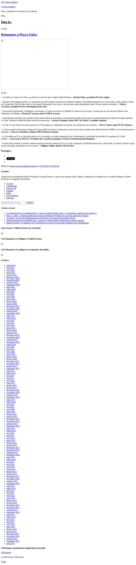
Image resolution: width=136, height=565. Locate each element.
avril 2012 (10, 524)
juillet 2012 (11, 517)
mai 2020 (10, 294)
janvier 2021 (11, 275)
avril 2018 (10, 352)
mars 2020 (10, 299)
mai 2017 (10, 378)
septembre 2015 (13, 426)
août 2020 (10, 287)
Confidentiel (11, 186)
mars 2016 (10, 412)
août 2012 (10, 515)
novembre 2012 (13, 507)
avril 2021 (10, 270)
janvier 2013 (11, 503)
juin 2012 (10, 519)
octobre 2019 (11, 311)
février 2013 (11, 500)
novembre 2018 (13, 337)
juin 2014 (10, 462)
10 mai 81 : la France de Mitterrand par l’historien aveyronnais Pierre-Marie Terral (40, 218)
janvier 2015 (11, 445)
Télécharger (6, 552)
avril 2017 (10, 380)
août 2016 (10, 400)
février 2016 (11, 414)
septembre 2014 (13, 455)
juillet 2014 (11, 459)
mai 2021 (10, 268)
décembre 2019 (12, 306)
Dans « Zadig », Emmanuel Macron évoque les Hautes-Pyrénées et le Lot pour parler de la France (47, 216)
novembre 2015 (13, 421)
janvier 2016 (11, 416)
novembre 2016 (13, 392)
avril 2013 (10, 495)
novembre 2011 (12, 536)
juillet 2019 (11, 318)
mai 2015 (10, 436)
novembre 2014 (13, 450)
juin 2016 (10, 404)
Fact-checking (12, 195)
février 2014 (11, 471)
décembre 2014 (12, 447)
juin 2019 (10, 320)
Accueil (9, 183)
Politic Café (11, 188)
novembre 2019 (13, 308)
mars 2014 (10, 469)
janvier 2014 (11, 474)
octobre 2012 (11, 510)
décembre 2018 (12, 335)
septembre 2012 (13, 512)
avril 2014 (10, 467)
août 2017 (10, 371)
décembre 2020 (12, 277)
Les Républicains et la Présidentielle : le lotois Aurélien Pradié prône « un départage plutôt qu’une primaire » (51, 213)
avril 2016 (10, 409)
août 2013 (10, 486)
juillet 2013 (11, 488)
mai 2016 (10, 407)
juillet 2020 (11, 289)
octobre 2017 (11, 366)
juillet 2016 (11, 402)
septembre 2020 (13, 284)
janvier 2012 (11, 531)
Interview (10, 198)
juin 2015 (10, 433)
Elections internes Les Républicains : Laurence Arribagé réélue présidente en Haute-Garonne (45, 220)
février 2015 (11, 443)
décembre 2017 (12, 361)
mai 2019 (10, 323)
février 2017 (11, 385)
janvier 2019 (11, 332)
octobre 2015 (11, 424)
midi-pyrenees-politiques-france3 (24, 166)
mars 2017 (10, 383)
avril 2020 (10, 296)
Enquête (9, 191)
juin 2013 (10, 491)
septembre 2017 (13, 368)
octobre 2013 (11, 481)
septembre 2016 (13, 397)
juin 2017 (10, 376)
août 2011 (10, 543)
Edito (8, 193)
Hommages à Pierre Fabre (19, 34)
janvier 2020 (11, 304)
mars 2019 (10, 328)
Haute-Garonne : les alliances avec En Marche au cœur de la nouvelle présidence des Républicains (47, 223)
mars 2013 (10, 498)
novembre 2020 (13, 280)
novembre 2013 (13, 479)
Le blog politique (8, 7)
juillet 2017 (11, 373)
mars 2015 (10, 440)
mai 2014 (10, 464)
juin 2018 (10, 347)
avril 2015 (10, 438)
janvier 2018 (11, 359)
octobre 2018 (11, 340)
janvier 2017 (11, 388)
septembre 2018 (13, 342)
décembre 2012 (12, 505)
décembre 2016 (12, 390)
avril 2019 (10, 325)
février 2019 (11, 330)
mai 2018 (10, 349)
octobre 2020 (11, 282)
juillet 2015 (11, 431)
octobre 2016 (11, 395)
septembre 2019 (13, 313)
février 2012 (11, 529)
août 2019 (10, 316)
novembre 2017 (13, 364)
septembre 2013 (13, 483)
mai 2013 (10, 493)
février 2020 (11, 301)
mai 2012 (10, 522)
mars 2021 (10, 273)
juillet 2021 (11, 265)
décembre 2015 (12, 419)
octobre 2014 (11, 452)
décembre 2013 (12, 476)
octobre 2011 (11, 539)
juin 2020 (10, 292)
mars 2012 (10, 527)
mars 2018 (10, 354)
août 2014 (10, 457)
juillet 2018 (11, 344)
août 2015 (10, 428)
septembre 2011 (13, 541)
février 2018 (11, 356)
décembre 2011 (12, 534)
